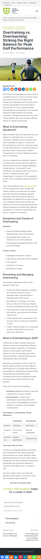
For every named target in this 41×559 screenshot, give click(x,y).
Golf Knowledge (9, 28)
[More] (34, 89)
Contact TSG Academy (16, 488)
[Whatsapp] (30, 89)
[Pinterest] (19, 89)
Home (4, 18)
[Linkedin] (16, 89)
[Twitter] (8, 89)
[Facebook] (4, 89)
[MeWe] (23, 89)
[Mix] (27, 89)
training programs (30, 186)
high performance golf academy (13, 502)
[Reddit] (12, 89)
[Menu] (37, 11)
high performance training (11, 506)
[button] (10, 522)
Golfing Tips (20, 28)
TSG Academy (11, 518)
